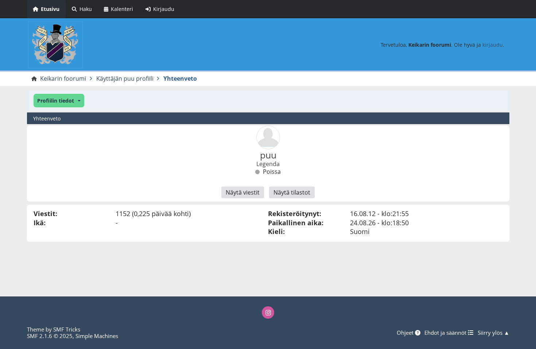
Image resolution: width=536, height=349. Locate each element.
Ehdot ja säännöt (446, 332)
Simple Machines (96, 336)
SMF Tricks (66, 329)
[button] (59, 100)
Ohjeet (406, 332)
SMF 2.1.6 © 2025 (50, 336)
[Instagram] (268, 312)
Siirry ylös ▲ (493, 332)
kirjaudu (492, 44)
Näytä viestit (243, 192)
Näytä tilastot (291, 192)
